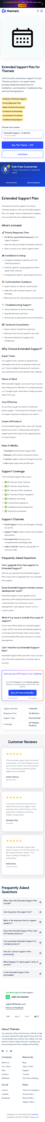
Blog (24, 1062)
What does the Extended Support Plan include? (22, 902)
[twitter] (7, 1051)
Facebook (6, 1098)
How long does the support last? (22, 911)
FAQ (3, 1070)
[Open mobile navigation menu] (41, 11)
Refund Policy (28, 1098)
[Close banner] (42, 4)
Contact (5, 1074)
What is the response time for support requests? (22, 921)
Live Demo (22, 154)
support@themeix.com (16, 1004)
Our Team (6, 1066)
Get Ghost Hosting (30, 1078)
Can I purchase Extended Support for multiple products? (22, 942)
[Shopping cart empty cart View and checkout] (38, 11)
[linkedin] (11, 1051)
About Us (5, 1062)
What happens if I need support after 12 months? (22, 963)
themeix (34, 1114)
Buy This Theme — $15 (22, 145)
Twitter (5, 1090)
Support (25, 1070)
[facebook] (3, 1051)
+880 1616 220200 (20, 997)
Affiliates (5, 1078)
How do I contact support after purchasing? (22, 952)
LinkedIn (5, 1094)
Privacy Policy (28, 1094)
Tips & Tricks (27, 1066)
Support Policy (28, 1102)
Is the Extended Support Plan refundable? (22, 973)
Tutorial (25, 1074)
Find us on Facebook (14, 1008)
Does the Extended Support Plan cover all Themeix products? (22, 932)
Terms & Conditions (30, 1090)
